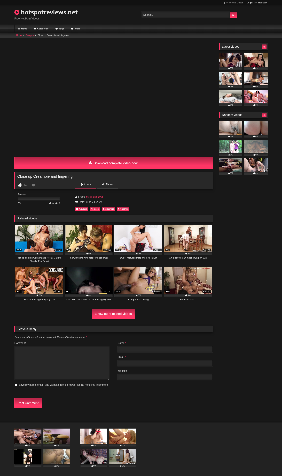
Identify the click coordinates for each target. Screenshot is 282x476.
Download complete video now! (115, 163)
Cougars (30, 35)
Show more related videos (113, 313)
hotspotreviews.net (48, 12)
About (87, 184)
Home (24, 28)
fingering (124, 209)
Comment (20, 343)
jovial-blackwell (94, 196)
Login (250, 2)
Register (262, 2)
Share (109, 184)
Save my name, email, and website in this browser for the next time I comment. (64, 384)
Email (122, 357)
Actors (77, 28)
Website (122, 370)
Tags (61, 28)
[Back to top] (271, 466)
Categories (42, 28)
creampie (109, 209)
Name (122, 343)
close (96, 209)
